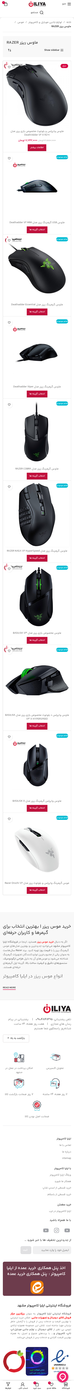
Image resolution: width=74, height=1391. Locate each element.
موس (20, 22)
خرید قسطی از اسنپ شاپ (57, 1188)
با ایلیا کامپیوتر (62, 1168)
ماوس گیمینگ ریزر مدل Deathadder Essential (37, 305)
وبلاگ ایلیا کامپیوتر (60, 1175)
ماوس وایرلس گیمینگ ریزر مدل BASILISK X (37, 801)
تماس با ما (65, 1145)
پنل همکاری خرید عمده (27, 1274)
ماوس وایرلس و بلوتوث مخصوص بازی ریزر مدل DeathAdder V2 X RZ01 (37, 133)
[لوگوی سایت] (37, 4)
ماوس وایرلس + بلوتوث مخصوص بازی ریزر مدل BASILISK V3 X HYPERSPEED (37, 717)
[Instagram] (57, 1230)
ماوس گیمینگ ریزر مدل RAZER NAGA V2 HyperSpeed (37, 551)
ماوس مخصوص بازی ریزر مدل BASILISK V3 (37, 633)
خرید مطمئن (64, 1205)
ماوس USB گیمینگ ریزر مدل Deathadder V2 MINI (37, 223)
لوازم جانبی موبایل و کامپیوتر (45, 22)
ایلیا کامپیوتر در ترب (60, 1211)
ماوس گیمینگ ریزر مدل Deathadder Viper (37, 387)
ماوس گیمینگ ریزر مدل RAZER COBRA (37, 469)
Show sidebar (51, 50)
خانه (68, 22)
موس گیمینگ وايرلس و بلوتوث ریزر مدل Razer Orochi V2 (37, 883)
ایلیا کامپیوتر (15, 976)
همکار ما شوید (62, 1181)
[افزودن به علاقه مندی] (9, 67)
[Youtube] (67, 1230)
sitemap (66, 1158)
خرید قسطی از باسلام (59, 1194)
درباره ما (66, 1152)
